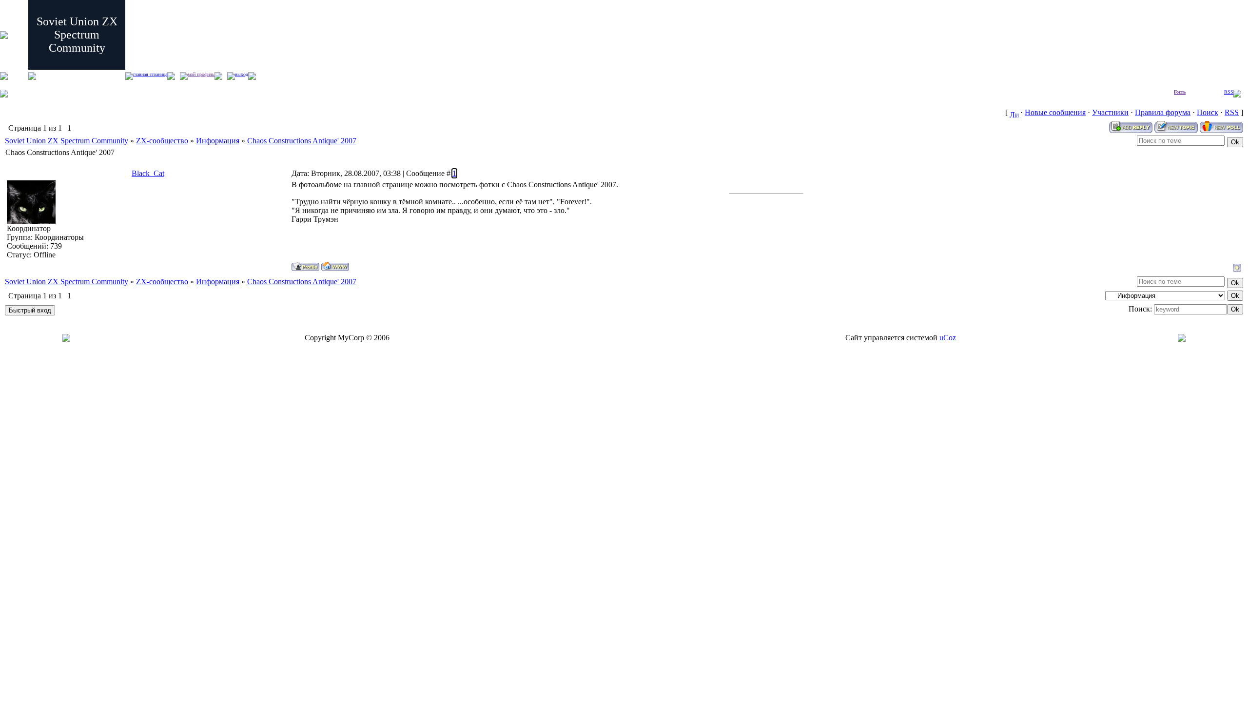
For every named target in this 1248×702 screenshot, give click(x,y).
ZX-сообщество (162, 140)
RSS (1228, 92)
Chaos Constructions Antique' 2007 (301, 140)
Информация (217, 140)
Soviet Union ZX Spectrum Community (66, 140)
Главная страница (150, 74)
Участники (1110, 112)
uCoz (947, 337)
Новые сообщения (1055, 112)
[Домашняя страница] (335, 266)
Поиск (1207, 112)
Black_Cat (148, 173)
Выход (241, 74)
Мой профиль (201, 74)
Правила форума (1162, 112)
